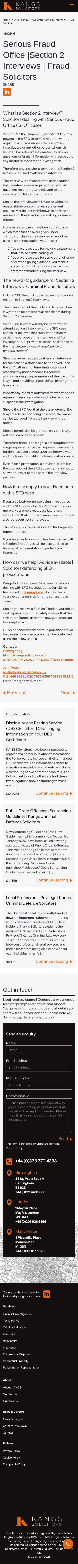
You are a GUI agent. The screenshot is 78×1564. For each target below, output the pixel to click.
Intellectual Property (15, 1361)
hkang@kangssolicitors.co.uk (25, 655)
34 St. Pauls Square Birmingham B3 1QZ (29, 1183)
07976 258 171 (13, 660)
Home (6, 19)
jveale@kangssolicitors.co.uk (24, 672)
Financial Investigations (17, 1314)
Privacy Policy (11, 1451)
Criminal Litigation (14, 1327)
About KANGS (12, 1387)
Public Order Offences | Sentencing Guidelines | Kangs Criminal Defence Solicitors (38, 816)
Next (65, 692)
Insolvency (9, 1347)
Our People (10, 1394)
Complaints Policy (14, 1464)
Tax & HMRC (11, 1320)
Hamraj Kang (12, 651)
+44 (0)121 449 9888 (30, 1192)
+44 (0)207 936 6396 (30, 1222)
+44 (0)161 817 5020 (30, 1251)
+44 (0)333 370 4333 (36, 1161)
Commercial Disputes (16, 1354)
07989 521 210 (63, 676)
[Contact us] (68, 1544)
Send (63, 1138)
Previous (16, 692)
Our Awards (10, 1401)
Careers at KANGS (15, 1426)
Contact (8, 1432)
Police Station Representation (21, 1367)
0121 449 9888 (62, 660)
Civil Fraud (9, 1334)
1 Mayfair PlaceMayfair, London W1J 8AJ (27, 1212)
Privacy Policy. (14, 1148)
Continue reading (52, 793)
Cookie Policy (11, 1457)
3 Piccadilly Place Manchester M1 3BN (28, 1242)
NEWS (15, 19)
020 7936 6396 (37, 660)
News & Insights (13, 1419)
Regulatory (10, 1341)
